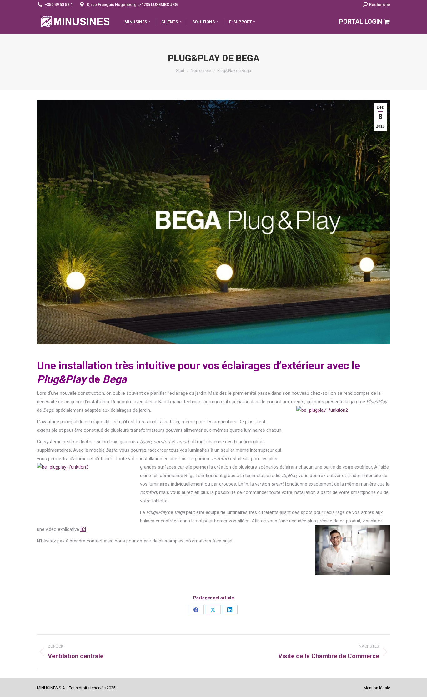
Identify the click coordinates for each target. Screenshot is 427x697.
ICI (83, 529)
